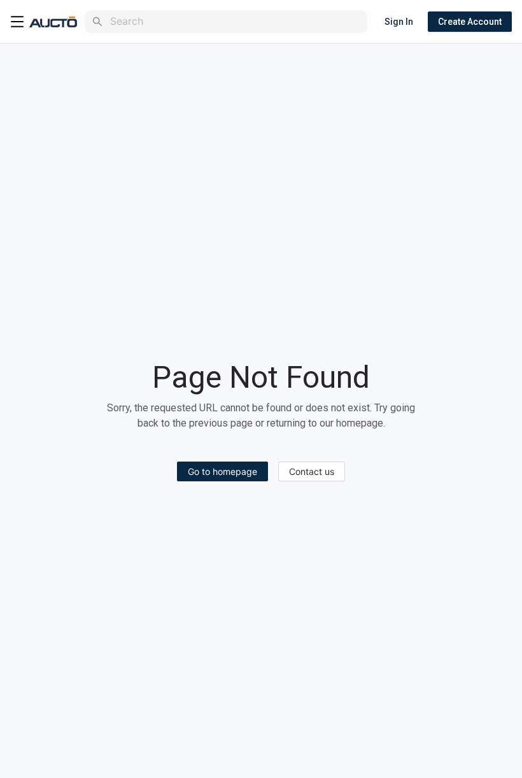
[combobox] (236, 21)
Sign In (398, 22)
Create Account (470, 22)
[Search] (97, 22)
